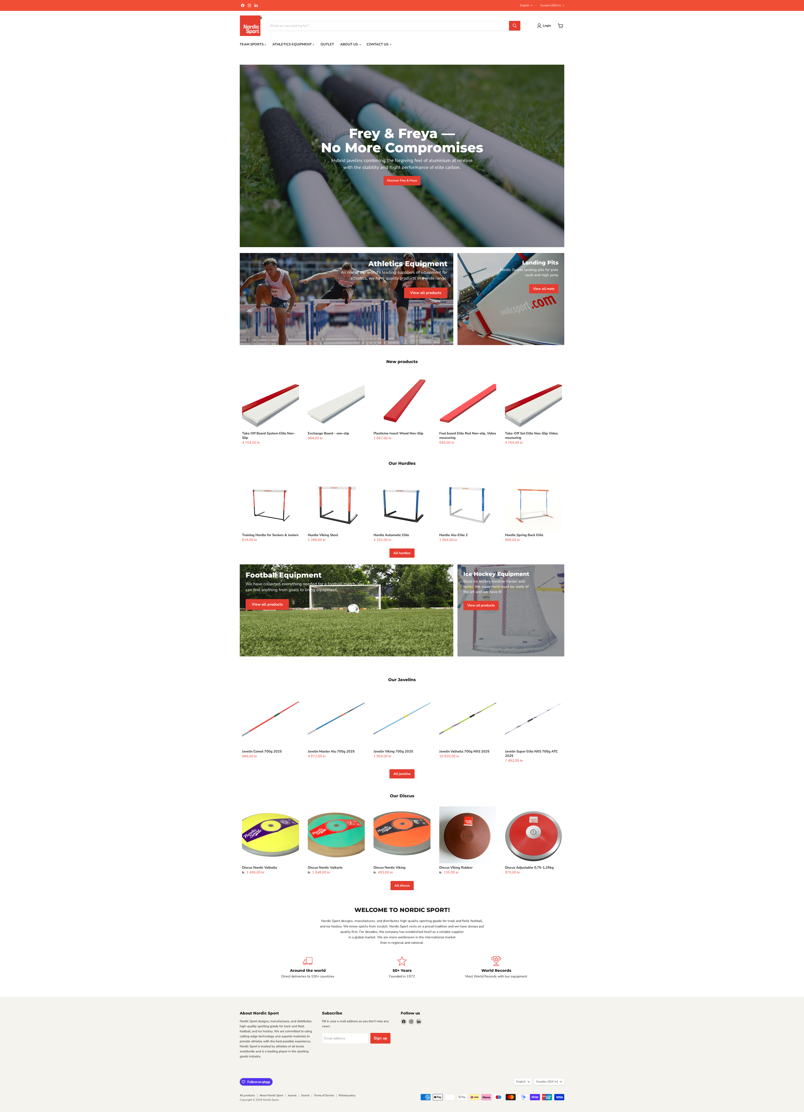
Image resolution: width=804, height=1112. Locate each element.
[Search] (514, 26)
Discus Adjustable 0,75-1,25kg (529, 867)
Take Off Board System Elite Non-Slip (268, 435)
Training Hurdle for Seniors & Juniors (270, 535)
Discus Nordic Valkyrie (325, 867)
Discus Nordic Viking (390, 867)
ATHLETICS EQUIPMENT (292, 44)
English (524, 5)
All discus (402, 885)
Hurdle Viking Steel (323, 535)
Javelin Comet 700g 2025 (262, 751)
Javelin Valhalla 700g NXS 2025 (464, 751)
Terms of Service (324, 1095)
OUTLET (327, 44)
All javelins (402, 774)
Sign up (380, 1038)
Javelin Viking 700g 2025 (393, 751)
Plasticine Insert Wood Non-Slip (398, 433)
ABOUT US (349, 44)
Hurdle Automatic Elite (391, 535)
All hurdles (402, 553)
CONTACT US (378, 44)
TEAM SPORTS (252, 44)
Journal (292, 1095)
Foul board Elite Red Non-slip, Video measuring (467, 435)
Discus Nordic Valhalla (259, 867)
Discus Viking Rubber (456, 867)
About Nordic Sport (271, 1095)
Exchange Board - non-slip (328, 433)
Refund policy (347, 1095)
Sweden (550, 5)
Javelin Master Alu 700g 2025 (331, 751)
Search (305, 1095)
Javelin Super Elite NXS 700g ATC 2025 (531, 753)
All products (247, 1095)
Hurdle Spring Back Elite (524, 535)
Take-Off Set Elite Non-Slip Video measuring (531, 435)
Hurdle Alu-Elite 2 (453, 535)
